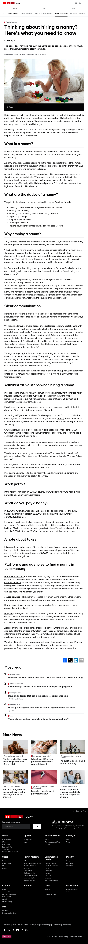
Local (4, 861)
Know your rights (29, 878)
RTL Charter (56, 925)
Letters (26, 842)
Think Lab (5, 849)
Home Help (10, 605)
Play (44, 8)
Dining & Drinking (50, 863)
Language (48, 878)
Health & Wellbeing (61, 13)
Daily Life (48, 875)
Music (4, 889)
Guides (47, 868)
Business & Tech (7, 847)
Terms (14, 925)
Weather (5, 911)
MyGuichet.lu (44, 456)
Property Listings (71, 889)
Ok (37, 826)
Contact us (6, 925)
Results (4, 868)
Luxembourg (6, 840)
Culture (6, 886)
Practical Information (52, 880)
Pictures (28, 886)
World (4, 842)
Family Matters (13, 13)
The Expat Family (29, 873)
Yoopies (8, 642)
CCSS (60, 419)
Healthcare (48, 871)
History (47, 873)
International (6, 863)
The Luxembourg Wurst (52, 842)
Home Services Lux (50, 242)
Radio (73, 8)
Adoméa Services (13, 628)
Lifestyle (70, 836)
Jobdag (47, 889)
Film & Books (6, 897)
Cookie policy (34, 925)
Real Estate (72, 886)
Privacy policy (23, 925)
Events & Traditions (51, 866)
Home (15, 8)
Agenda (4, 899)
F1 (3, 866)
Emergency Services (9, 913)
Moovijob (48, 892)
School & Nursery (26, 13)
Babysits (8, 614)
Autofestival (70, 863)
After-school (83, 13)
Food (67, 840)
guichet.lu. (27, 556)
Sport (5, 857)
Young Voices (28, 840)
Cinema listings (7, 902)
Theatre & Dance (7, 892)
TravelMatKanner (29, 880)
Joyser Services (51, 174)
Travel (68, 842)
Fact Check (6, 844)
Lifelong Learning (50, 894)
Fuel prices (69, 861)
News (5, 836)
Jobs (47, 886)
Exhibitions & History (9, 894)
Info (4, 907)
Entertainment (52, 836)
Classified (69, 866)
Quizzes (47, 844)
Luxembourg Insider (51, 858)
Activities (73, 13)
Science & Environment (10, 852)
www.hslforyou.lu (12, 583)
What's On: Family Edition (43, 13)
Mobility (70, 857)
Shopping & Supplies (30, 875)
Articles (69, 892)
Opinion (27, 836)
